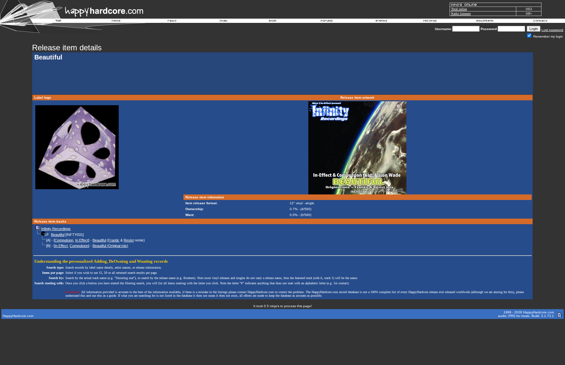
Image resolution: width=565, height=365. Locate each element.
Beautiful (57, 235)
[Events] (381, 22)
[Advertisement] (282, 78)
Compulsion (64, 240)
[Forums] (327, 22)
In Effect (81, 240)
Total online (459, 9)
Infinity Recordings (56, 229)
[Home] (58, 22)
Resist (129, 240)
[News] (115, 22)
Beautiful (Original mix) (110, 246)
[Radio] (172, 22)
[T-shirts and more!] (272, 22)
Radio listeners (461, 13)
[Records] (429, 22)
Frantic (113, 240)
